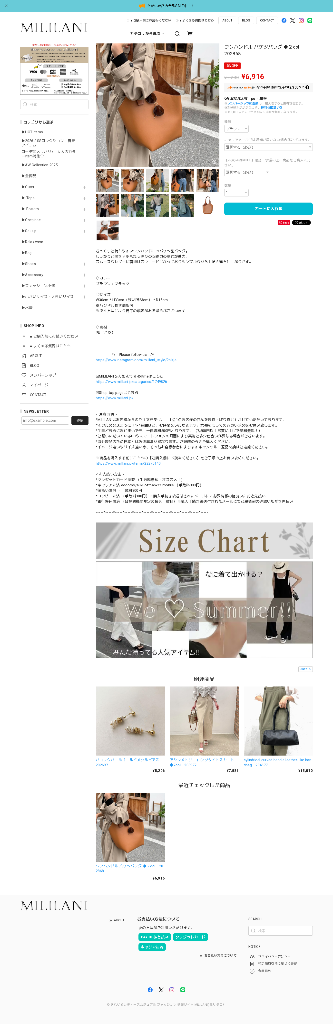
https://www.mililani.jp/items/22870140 (128, 463)
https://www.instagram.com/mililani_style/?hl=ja (136, 360)
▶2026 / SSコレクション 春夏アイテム (48, 143)
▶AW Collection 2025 (39, 165)
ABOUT (227, 20)
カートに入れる (268, 208)
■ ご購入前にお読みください (150, 20)
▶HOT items (32, 132)
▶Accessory (32, 275)
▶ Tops (28, 198)
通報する (305, 669)
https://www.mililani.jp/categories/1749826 (131, 381)
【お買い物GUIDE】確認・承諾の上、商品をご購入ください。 (267, 162)
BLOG (246, 20)
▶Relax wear (32, 242)
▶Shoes (28, 264)
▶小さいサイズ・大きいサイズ (47, 297)
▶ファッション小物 (38, 286)
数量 (227, 185)
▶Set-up (28, 231)
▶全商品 (28, 176)
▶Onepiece (31, 220)
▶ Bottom (30, 209)
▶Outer (27, 187)
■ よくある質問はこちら (197, 20)
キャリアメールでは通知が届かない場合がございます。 (268, 140)
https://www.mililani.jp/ (114, 398)
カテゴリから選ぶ (145, 33)
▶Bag (26, 253)
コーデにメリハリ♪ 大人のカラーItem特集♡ (48, 154)
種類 (227, 121)
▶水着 (27, 308)
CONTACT (267, 20)
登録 (80, 420)
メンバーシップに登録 (243, 103)
